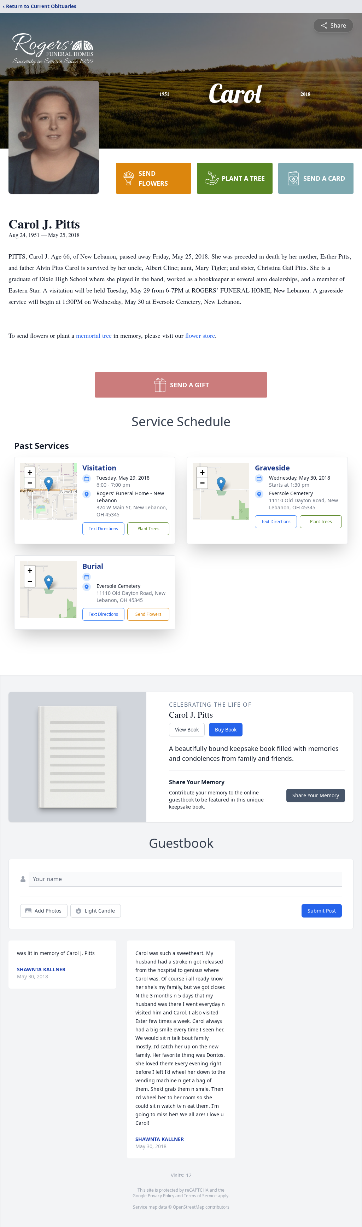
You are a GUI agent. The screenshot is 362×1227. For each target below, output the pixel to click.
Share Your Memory (315, 795)
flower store (200, 335)
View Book (187, 729)
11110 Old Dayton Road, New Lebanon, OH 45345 (303, 504)
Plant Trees (148, 529)
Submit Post (322, 910)
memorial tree (94, 335)
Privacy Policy (161, 1196)
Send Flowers (148, 614)
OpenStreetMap (188, 1207)
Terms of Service (200, 1196)
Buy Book (226, 729)
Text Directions (103, 529)
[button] (48, 484)
